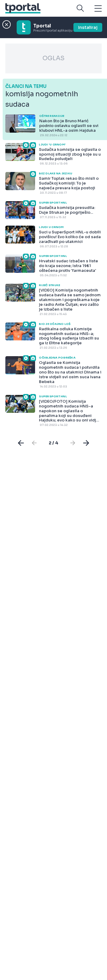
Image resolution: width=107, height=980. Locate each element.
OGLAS (53, 58)
